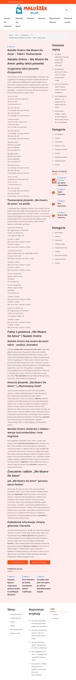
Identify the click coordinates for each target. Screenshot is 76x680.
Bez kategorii (59, 134)
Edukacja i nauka (68, 20)
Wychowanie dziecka (54, 20)
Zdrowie (41, 18)
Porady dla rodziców (7, 22)
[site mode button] (67, 9)
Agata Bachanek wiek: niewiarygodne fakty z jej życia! (63, 193)
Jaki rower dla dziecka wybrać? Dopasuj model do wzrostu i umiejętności (61, 88)
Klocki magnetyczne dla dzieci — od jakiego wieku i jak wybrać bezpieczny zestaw (61, 101)
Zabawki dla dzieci (19, 22)
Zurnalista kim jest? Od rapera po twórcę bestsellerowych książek (43, 585)
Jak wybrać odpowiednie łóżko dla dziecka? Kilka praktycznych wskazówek (61, 59)
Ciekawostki (58, 142)
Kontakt (55, 614)
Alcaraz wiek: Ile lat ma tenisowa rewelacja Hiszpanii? (63, 216)
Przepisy (30, 18)
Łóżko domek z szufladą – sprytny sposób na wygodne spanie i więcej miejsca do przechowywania (62, 116)
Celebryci (11, 47)
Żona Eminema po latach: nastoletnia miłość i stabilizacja (28, 585)
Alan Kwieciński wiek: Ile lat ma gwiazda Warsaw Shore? (62, 204)
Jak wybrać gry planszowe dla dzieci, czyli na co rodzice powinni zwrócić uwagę (61, 74)
